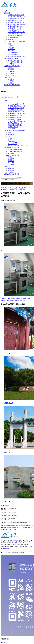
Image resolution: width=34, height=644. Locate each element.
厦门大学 (7, 501)
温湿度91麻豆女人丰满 (15, 26)
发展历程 (11, 69)
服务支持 (7, 77)
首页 (5, 11)
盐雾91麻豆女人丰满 (14, 28)
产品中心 (7, 13)
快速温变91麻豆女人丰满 (16, 22)
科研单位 (11, 45)
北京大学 (7, 353)
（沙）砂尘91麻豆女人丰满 (16, 32)
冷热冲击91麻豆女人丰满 (16, 15)
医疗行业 (11, 51)
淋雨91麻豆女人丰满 (14, 30)
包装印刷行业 (12, 54)
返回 (23, 300)
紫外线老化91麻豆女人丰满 (16, 24)
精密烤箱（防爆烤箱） (15, 35)
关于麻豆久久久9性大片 (12, 66)
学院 (9, 43)
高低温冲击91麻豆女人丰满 (16, 16)
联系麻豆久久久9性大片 (12, 85)
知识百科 (11, 64)
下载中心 (11, 83)
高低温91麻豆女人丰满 (15, 20)
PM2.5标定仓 (12, 39)
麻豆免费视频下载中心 (11, 58)
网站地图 (6, 548)
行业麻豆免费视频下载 (15, 62)
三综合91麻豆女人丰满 (15, 34)
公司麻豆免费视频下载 (15, 60)
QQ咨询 (11, 179)
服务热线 (4, 179)
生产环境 (11, 73)
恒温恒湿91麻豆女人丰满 (16, 18)
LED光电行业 (12, 52)
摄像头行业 (11, 49)
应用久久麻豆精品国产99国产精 (11, 298)
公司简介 (11, 68)
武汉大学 (7, 452)
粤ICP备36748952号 (18, 543)
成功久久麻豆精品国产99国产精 (14, 41)
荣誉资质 (11, 71)
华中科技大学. (8, 403)
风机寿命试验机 (13, 37)
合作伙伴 (11, 75)
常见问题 (11, 81)
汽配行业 (11, 47)
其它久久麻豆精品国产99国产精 (18, 56)
